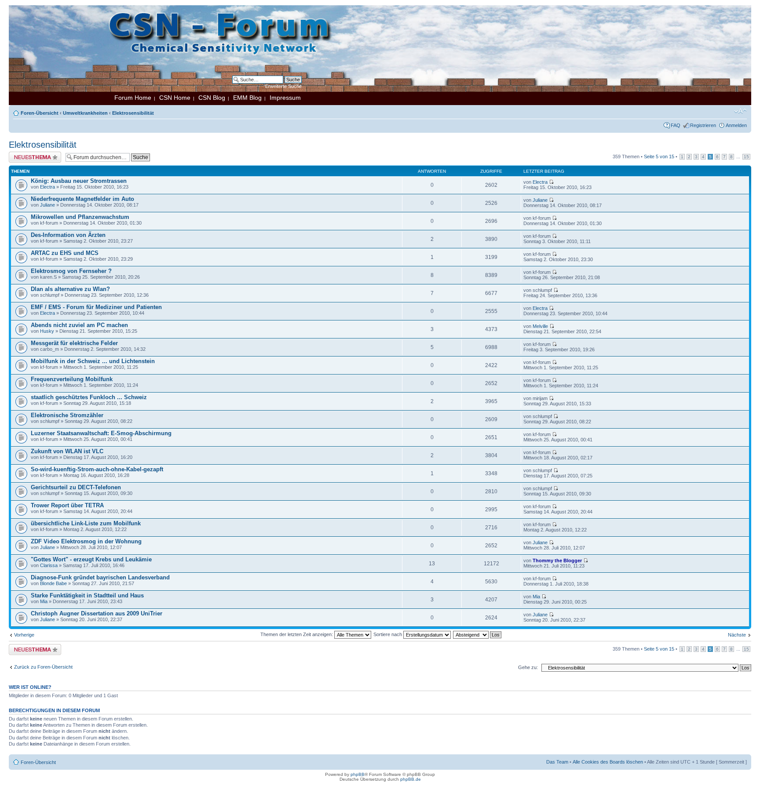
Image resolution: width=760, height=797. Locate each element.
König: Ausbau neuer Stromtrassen (79, 181)
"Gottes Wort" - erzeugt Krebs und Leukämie (91, 559)
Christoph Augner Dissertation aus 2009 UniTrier (96, 613)
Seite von (659, 156)
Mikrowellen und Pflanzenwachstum (80, 217)
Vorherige (24, 634)
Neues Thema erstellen (33, 154)
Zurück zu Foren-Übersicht (43, 667)
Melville (540, 326)
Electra (47, 186)
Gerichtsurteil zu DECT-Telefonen (76, 487)
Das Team (557, 761)
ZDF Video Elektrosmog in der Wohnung (86, 541)
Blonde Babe (53, 583)
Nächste (737, 634)
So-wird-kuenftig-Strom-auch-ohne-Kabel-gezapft (97, 469)
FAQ (675, 125)
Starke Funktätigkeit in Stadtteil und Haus (87, 595)
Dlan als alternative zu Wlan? (70, 289)
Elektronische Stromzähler (67, 415)
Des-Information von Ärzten (68, 235)
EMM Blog (247, 97)
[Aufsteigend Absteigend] (477, 634)
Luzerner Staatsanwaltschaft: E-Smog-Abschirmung (101, 433)
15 (746, 156)
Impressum (285, 97)
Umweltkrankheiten (85, 113)
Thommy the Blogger (557, 560)
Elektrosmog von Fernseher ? (71, 271)
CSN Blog (211, 97)
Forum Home (132, 97)
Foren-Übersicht (39, 113)
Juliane (47, 204)
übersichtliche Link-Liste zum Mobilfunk (86, 523)
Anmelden (736, 125)
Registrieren (703, 125)
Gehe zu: (528, 667)
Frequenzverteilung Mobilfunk (72, 379)
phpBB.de (410, 779)
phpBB (358, 774)
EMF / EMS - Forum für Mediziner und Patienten (96, 307)
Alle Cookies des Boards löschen (608, 761)
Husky (47, 331)
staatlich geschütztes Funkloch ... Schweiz (89, 397)
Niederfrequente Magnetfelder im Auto (82, 199)
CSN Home (174, 97)
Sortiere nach (388, 634)
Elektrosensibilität (133, 113)
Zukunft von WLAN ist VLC (67, 451)
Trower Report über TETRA (67, 505)
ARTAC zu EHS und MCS (65, 253)
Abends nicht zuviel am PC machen (79, 325)
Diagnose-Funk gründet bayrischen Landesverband (100, 577)
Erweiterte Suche (283, 86)
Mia (44, 601)
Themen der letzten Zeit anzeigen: (297, 634)
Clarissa (49, 565)
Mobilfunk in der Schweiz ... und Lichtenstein (93, 361)
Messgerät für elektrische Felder (74, 343)
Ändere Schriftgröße (740, 111)
